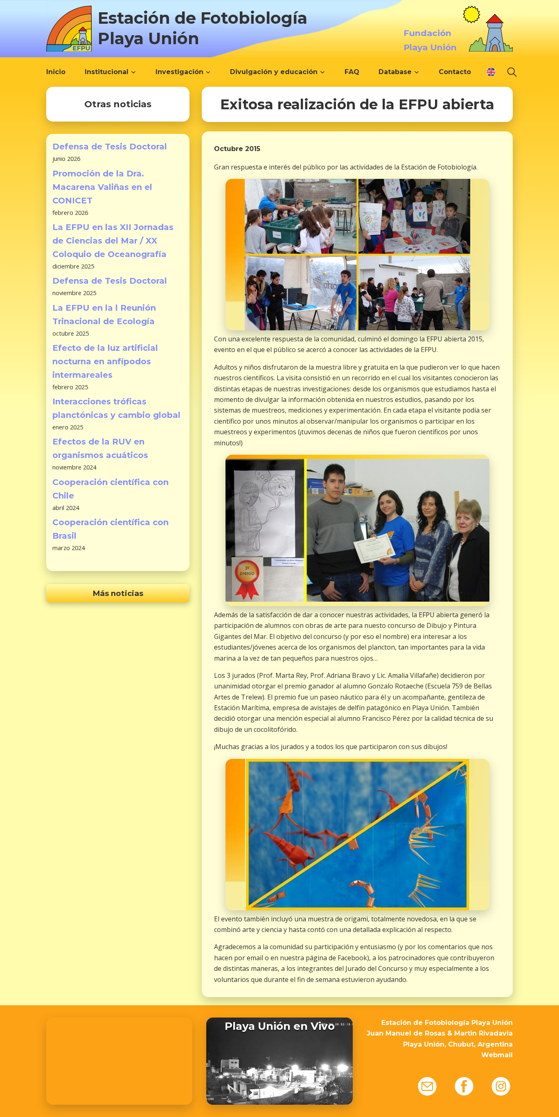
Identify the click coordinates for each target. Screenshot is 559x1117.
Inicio (55, 72)
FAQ (352, 72)
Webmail (497, 1055)
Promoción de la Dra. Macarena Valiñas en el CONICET (102, 187)
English (491, 72)
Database (395, 72)
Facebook (464, 1086)
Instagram (501, 1086)
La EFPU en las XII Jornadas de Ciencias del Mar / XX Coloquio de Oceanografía (113, 240)
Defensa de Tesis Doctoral (109, 146)
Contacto (455, 72)
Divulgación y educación (274, 72)
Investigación (179, 72)
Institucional (106, 72)
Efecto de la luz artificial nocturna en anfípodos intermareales (105, 361)
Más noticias (117, 593)
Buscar (512, 72)
